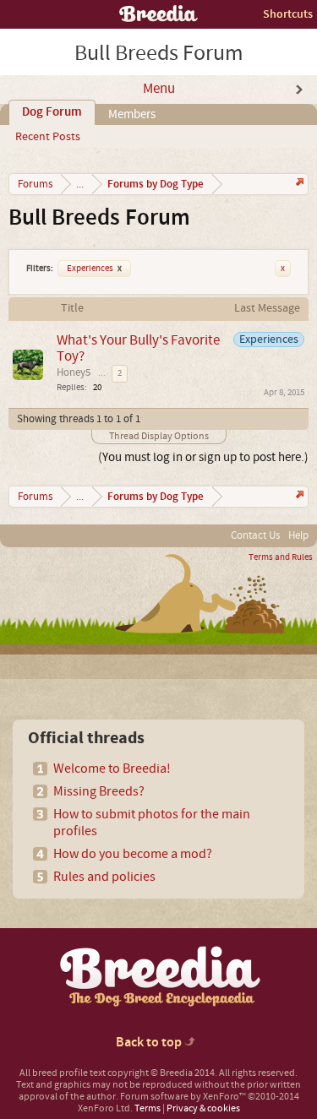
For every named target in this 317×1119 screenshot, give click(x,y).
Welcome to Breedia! (112, 768)
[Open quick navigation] (297, 183)
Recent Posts (47, 136)
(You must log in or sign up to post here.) (203, 457)
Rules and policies (104, 876)
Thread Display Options (159, 436)
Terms (147, 1108)
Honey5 (73, 372)
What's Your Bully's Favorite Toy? (138, 348)
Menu (159, 88)
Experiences (94, 268)
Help (298, 535)
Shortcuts (288, 14)
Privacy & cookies (203, 1108)
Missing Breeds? (99, 791)
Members (132, 114)
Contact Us (255, 535)
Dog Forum (52, 112)
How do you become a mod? (132, 853)
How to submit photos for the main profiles (151, 823)
